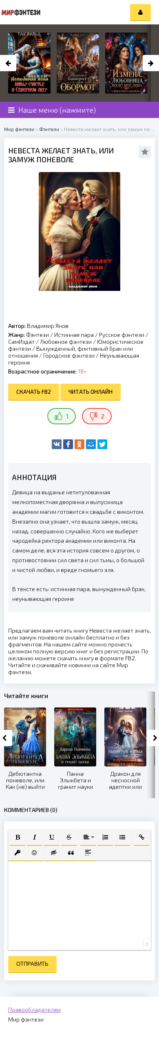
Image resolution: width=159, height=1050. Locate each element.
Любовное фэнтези (66, 341)
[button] (17, 837)
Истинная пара (74, 334)
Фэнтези (37, 334)
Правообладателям (34, 1009)
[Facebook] (68, 444)
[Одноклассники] (79, 444)
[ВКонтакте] (57, 444)
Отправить (32, 964)
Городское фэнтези (69, 355)
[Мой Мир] (91, 444)
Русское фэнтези (121, 334)
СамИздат (21, 341)
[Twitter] (102, 444)
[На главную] (20, 12)
